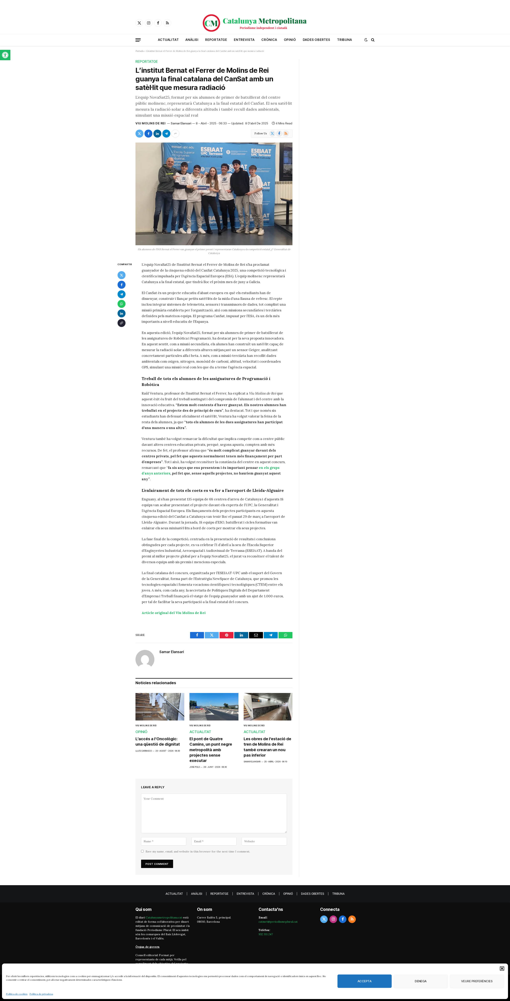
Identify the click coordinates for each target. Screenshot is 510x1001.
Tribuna (344, 40)
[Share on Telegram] (166, 134)
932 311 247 (266, 934)
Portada (139, 51)
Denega (421, 981)
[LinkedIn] (122, 313)
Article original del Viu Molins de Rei (174, 613)
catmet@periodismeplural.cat (278, 921)
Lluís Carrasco (143, 751)
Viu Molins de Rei (150, 123)
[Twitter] (122, 275)
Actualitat (168, 40)
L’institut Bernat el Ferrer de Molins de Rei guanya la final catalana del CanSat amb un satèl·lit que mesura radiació (204, 79)
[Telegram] (122, 294)
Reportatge (216, 40)
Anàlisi (191, 40)
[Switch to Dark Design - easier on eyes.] (366, 40)
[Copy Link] (122, 323)
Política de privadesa (41, 993)
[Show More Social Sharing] (175, 134)
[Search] (372, 39)
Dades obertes (316, 40)
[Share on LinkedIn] (157, 134)
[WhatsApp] (122, 304)
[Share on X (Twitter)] (139, 134)
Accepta (365, 981)
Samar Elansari (181, 123)
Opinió (290, 40)
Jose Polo (194, 767)
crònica (269, 40)
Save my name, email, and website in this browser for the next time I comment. (198, 851)
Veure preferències (477, 981)
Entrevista (244, 40)
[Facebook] (122, 285)
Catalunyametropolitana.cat (164, 917)
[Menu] (138, 39)
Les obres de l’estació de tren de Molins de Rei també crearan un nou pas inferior (267, 747)
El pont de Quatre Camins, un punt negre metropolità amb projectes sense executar (210, 749)
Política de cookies (16, 993)
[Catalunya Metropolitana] (255, 23)
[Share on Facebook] (148, 134)
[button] (5, 55)
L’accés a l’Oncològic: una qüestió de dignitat (157, 741)
